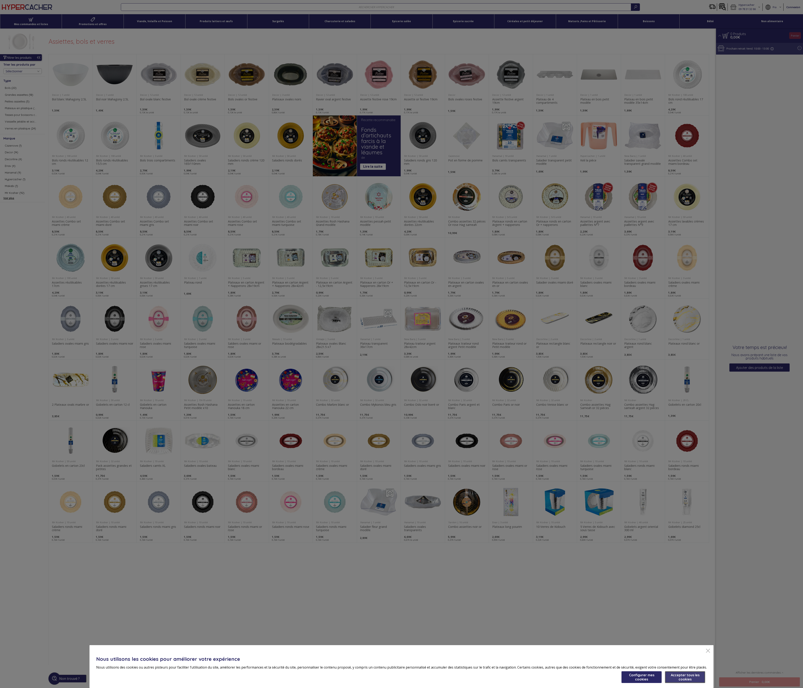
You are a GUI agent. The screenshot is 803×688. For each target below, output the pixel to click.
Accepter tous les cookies (685, 677)
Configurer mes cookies (641, 677)
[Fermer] (708, 651)
